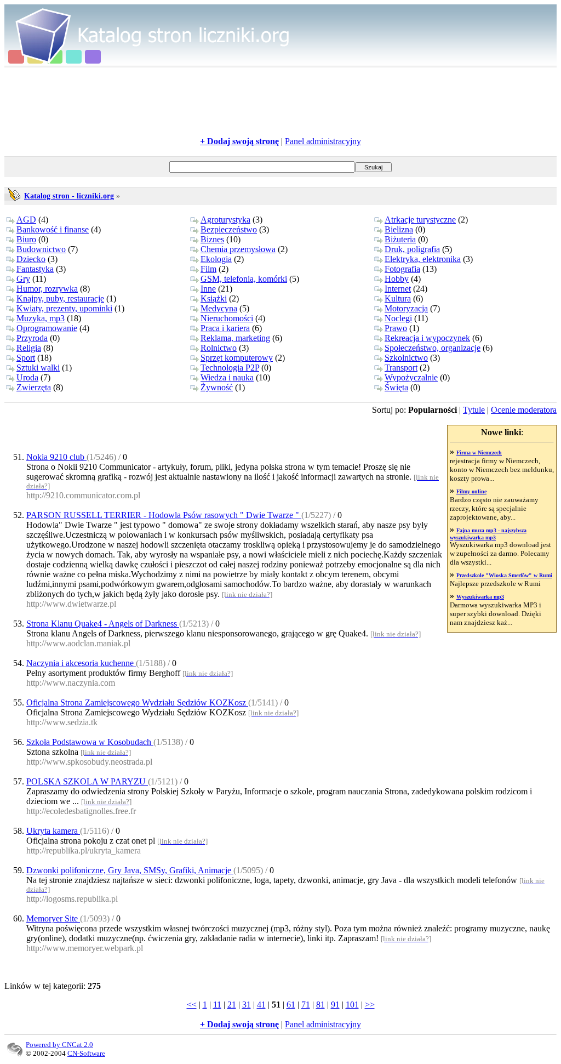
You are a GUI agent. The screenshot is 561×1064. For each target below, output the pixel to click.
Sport (25, 357)
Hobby (397, 278)
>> (370, 1004)
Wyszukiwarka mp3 (480, 597)
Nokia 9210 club (56, 457)
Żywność (217, 387)
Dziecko (30, 259)
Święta (396, 387)
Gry (23, 278)
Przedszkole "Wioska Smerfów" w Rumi (504, 575)
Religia (28, 347)
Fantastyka (35, 269)
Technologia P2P (230, 367)
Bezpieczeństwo (229, 229)
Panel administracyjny (323, 141)
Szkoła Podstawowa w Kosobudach (89, 742)
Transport (401, 367)
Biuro (26, 239)
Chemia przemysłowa (238, 249)
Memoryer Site (53, 918)
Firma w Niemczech (479, 453)
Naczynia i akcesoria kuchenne (81, 663)
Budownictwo (41, 249)
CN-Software (86, 1053)
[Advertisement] (280, 102)
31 (246, 1004)
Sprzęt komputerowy (237, 357)
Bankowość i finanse (52, 229)
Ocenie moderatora (524, 409)
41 (261, 1004)
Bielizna (399, 229)
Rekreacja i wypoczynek (427, 338)
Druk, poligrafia (412, 249)
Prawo (396, 328)
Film (208, 269)
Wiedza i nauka (227, 377)
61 (291, 1004)
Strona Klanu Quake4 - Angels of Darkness (102, 623)
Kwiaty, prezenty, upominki (64, 308)
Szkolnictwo (406, 357)
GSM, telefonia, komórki (244, 278)
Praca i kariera (225, 328)
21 (231, 1004)
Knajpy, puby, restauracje (60, 298)
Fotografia (402, 269)
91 (335, 1004)
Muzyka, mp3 (40, 318)
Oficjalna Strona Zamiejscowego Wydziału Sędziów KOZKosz (137, 702)
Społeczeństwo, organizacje (432, 347)
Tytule (474, 409)
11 (217, 1004)
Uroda (27, 377)
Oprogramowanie (46, 328)
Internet (398, 288)
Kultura (398, 298)
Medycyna (219, 308)
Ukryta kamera (53, 830)
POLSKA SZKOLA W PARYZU (87, 781)
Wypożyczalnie (411, 377)
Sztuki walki (38, 367)
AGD (26, 219)
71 (305, 1004)
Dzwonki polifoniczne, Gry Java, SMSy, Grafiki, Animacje (129, 870)
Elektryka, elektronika (423, 259)
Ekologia (216, 259)
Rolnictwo (219, 347)
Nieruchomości (227, 318)
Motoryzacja (406, 308)
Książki (214, 298)
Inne (208, 288)
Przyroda (32, 338)
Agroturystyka (225, 219)
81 (320, 1004)
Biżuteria (400, 239)
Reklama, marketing (235, 338)
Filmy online (471, 491)
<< (192, 1004)
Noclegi (398, 318)
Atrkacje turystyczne (420, 219)
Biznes (212, 239)
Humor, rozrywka (47, 288)
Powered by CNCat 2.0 (59, 1044)
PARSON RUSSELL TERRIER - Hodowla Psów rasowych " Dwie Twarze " (163, 515)
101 (352, 1004)
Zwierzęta (33, 387)
